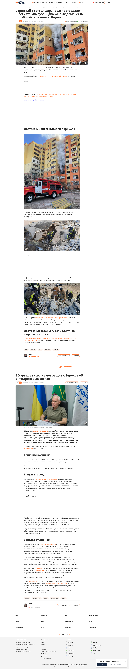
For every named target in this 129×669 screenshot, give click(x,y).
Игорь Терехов (36, 598)
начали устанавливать (48, 544)
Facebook (71, 653)
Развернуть (65, 634)
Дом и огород (93, 615)
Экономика (59, 2)
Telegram (70, 645)
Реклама (43, 649)
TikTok (95, 642)
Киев (17, 621)
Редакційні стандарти (22, 649)
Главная (17, 7)
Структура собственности (48, 651)
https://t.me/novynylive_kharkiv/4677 (34, 100)
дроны (45, 598)
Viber (69, 648)
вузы (26, 349)
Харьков (24, 7)
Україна (36, 2)
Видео (82, 2)
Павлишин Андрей (33, 356)
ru (108, 2)
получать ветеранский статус (56, 583)
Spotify (95, 648)
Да (102, 664)
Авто (17, 615)
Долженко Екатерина (34, 605)
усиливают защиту (40, 431)
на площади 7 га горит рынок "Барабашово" (51, 318)
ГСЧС (40, 349)
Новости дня (19, 627)
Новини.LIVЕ (28, 449)
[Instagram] (29, 607)
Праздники (92, 627)
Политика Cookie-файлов (23, 651)
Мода (90, 621)
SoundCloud (96, 650)
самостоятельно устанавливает (46, 479)
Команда (43, 653)
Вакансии (43, 644)
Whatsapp (71, 656)
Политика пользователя (23, 642)
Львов (42, 621)
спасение (47, 349)
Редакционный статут (22, 647)
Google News (97, 645)
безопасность (54, 598)
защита (63, 598)
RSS (94, 653)
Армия (51, 2)
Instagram (71, 650)
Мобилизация (68, 621)
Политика (67, 627)
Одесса (42, 627)
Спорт (66, 2)
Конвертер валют (46, 658)
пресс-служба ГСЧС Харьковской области (52, 76)
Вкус (65, 615)
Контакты (43, 647)
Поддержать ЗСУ (99, 2)
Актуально (43, 615)
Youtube (70, 642)
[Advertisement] (51, 86)
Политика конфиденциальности (25, 644)
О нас (42, 642)
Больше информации (116, 664)
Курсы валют (44, 656)
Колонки (73, 2)
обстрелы (56, 349)
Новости (44, 2)
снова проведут (40, 570)
